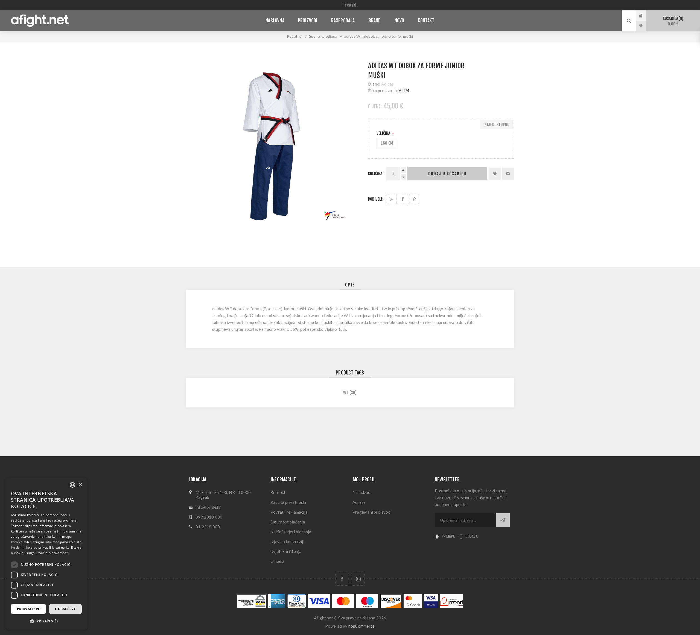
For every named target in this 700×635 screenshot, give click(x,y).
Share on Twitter (392, 199)
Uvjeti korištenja (285, 551)
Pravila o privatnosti (52, 553)
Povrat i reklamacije (289, 512)
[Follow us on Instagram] (358, 579)
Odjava (471, 536)
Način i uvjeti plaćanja (290, 531)
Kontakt (277, 492)
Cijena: (375, 106)
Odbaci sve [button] (65, 609)
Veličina (384, 133)
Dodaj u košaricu (447, 173)
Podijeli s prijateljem (508, 174)
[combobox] (72, 485)
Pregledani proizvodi (372, 512)
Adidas (387, 83)
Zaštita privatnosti (288, 502)
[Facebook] (342, 579)
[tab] (350, 284)
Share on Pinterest (414, 199)
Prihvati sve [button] (28, 609)
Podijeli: (375, 199)
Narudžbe (361, 492)
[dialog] (46, 554)
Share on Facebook (403, 199)
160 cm (387, 143)
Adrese (359, 502)
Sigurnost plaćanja (287, 521)
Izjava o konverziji (287, 541)
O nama (277, 561)
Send (503, 520)
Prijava (645, 15)
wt (345, 392)
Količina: (376, 173)
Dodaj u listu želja (495, 174)
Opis (350, 285)
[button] (46, 621)
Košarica (672, 21)
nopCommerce (361, 626)
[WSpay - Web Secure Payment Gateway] (251, 606)
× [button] (80, 485)
